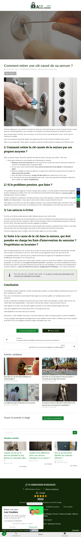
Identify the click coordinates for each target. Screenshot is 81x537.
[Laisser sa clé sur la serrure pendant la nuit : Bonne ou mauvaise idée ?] (15, 446)
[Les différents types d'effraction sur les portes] (21, 392)
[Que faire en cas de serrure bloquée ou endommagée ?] (21, 366)
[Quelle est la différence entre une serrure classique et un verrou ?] (40, 446)
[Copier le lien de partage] (78, 206)
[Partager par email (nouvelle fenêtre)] (78, 202)
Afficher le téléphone (51, 489)
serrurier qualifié (67, 193)
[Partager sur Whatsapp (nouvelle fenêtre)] (78, 199)
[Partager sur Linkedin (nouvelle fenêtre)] (78, 196)
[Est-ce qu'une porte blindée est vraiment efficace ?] (66, 446)
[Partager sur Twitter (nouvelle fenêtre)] (78, 192)
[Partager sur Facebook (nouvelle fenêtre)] (78, 189)
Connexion (75, 530)
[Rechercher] (75, 432)
